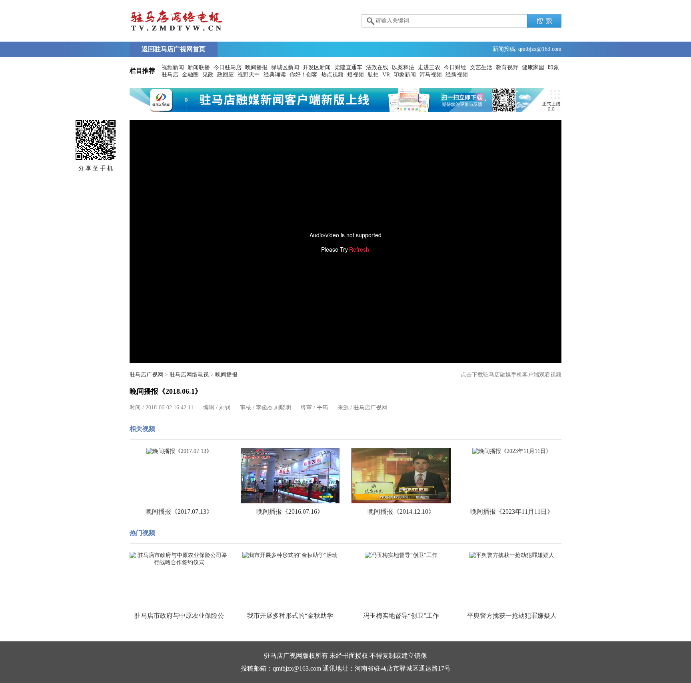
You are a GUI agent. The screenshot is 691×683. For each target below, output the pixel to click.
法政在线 (377, 67)
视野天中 (249, 75)
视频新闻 (173, 67)
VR (386, 75)
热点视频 (332, 75)
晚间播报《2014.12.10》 (401, 511)
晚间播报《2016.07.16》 (290, 511)
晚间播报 (256, 67)
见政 (208, 75)
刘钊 (224, 408)
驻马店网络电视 (189, 375)
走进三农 (429, 67)
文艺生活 (481, 67)
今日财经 (455, 67)
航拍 (373, 75)
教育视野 (507, 67)
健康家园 (533, 67)
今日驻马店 (228, 67)
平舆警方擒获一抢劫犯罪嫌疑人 (512, 615)
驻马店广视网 (146, 375)
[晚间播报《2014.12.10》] (401, 475)
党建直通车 (348, 67)
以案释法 (403, 67)
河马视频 (430, 75)
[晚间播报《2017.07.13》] (179, 451)
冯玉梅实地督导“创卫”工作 (401, 615)
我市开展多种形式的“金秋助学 (290, 615)
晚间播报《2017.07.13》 (179, 511)
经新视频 (456, 75)
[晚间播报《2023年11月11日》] (512, 451)
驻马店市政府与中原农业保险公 (179, 615)
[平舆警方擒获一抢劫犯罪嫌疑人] (512, 555)
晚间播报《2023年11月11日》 (511, 511)
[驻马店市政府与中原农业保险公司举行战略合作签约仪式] (179, 559)
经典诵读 (275, 75)
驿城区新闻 (285, 67)
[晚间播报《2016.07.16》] (290, 475)
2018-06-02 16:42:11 (170, 408)
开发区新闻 (317, 67)
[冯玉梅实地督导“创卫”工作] (401, 555)
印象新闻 (404, 75)
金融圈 (190, 75)
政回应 (225, 75)
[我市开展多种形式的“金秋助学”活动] (290, 555)
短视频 (355, 75)
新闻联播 (199, 67)
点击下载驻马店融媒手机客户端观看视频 (511, 375)
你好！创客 (304, 75)
